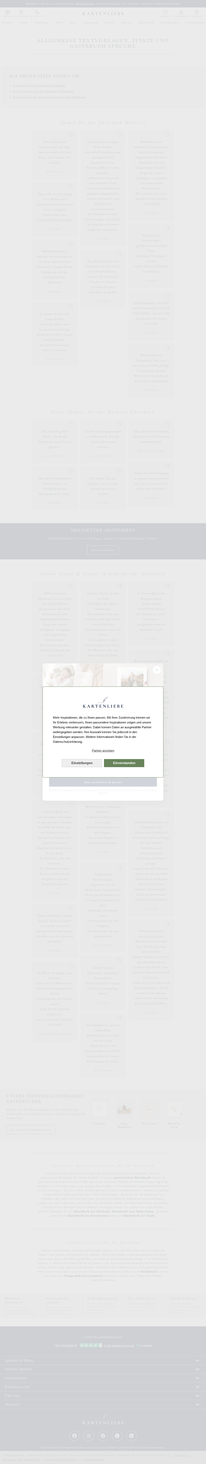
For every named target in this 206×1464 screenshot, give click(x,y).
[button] (103, 750)
